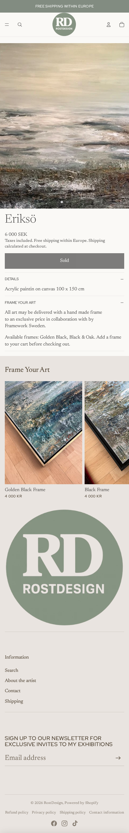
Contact (12, 691)
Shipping (14, 701)
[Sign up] (118, 758)
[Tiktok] (75, 823)
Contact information (106, 812)
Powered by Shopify (81, 803)
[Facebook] (54, 823)
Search (11, 670)
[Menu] (7, 24)
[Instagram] (64, 823)
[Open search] (19, 24)
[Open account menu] (108, 24)
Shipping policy (73, 812)
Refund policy (16, 812)
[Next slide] (117, 439)
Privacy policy (44, 812)
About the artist (20, 680)
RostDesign (53, 803)
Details (12, 279)
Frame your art (20, 302)
